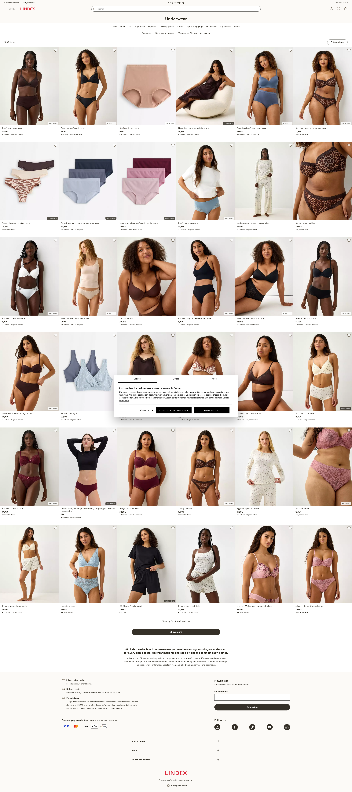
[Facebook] (235, 727)
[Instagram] (217, 727)
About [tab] (214, 379)
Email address (221, 691)
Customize (144, 410)
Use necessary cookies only (173, 410)
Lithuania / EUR (341, 3)
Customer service (11, 3)
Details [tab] (176, 379)
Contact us (164, 780)
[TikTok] (252, 727)
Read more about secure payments (100, 720)
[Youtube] (270, 727)
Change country (179, 785)
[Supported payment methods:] (137, 726)
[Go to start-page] (27, 9)
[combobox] (176, 9)
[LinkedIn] (287, 727)
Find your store (28, 3)
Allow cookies (211, 410)
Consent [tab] (137, 379)
